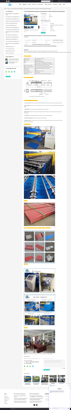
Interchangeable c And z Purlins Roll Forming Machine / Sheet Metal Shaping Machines (36, 396)
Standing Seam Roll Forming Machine (12, 31)
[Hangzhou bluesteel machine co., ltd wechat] (12, 72)
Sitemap (5, 403)
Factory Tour (40, 4)
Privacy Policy (13, 408)
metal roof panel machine (30, 353)
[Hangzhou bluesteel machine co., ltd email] (7, 72)
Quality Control (48, 4)
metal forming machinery (39, 353)
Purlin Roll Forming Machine (11, 23)
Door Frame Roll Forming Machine (12, 41)
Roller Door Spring (9, 53)
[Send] (68, 408)
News (60, 4)
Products (25, 4)
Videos (29, 4)
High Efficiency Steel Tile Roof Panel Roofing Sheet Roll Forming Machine (20, 402)
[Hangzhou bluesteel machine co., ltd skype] (15, 72)
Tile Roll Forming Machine (10, 25)
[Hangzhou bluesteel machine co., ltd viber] (7, 74)
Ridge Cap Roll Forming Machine (11, 27)
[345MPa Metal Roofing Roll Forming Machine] (6, 62)
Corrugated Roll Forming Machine (12, 18)
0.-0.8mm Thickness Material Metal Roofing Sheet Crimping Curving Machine (14, 60)
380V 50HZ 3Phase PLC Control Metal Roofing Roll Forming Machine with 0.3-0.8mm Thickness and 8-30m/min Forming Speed (53, 384)
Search (52, 1)
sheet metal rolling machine (48, 353)
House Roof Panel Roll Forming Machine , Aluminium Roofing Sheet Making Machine (21, 399)
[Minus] (68, 385)
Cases (64, 4)
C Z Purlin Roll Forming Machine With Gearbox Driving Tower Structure (36, 402)
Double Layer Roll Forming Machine (12, 21)
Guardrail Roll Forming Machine (11, 39)
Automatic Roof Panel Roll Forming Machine (20, 396)
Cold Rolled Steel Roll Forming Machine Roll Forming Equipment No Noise (36, 384)
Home (20, 4)
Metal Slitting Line (9, 46)
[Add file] (50, 408)
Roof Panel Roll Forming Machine (12, 16)
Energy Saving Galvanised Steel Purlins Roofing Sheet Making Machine (36, 399)
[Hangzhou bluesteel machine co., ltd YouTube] (9, 1)
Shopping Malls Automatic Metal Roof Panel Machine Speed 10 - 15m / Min (27, 384)
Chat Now (59, 1)
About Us (34, 4)
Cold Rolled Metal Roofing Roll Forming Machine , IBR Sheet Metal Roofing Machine (31, 30)
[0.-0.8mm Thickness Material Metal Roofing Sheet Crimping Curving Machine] (6, 59)
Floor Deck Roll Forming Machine (12, 29)
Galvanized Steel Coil (9, 50)
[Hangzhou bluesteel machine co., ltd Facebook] (7, 1)
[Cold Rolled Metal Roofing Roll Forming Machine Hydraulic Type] (30, 19)
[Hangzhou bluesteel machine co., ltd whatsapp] (9, 72)
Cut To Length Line (9, 48)
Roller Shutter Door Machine (11, 34)
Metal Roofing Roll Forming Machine (17, 8)
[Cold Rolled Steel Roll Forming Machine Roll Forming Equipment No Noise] (36, 378)
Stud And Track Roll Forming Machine (12, 43)
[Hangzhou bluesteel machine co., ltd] (10, 4)
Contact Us (55, 4)
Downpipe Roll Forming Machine (11, 37)
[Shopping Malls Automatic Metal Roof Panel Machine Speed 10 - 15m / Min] (27, 378)
